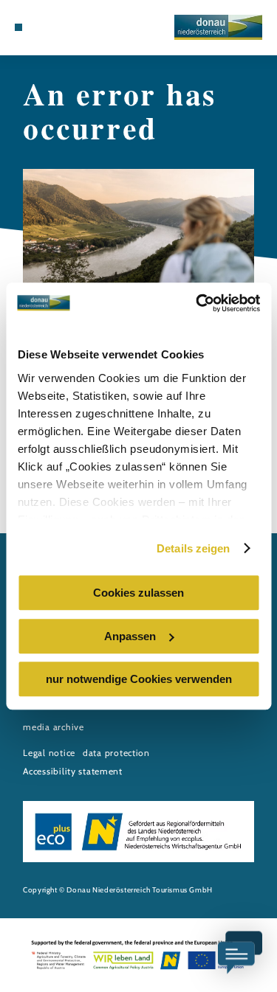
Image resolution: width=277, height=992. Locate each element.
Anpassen (130, 636)
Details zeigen (193, 548)
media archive (53, 726)
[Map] (40, 27)
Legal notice (49, 752)
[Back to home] (218, 27)
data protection (116, 752)
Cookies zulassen (138, 592)
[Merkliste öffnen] (51, 27)
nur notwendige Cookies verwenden (139, 679)
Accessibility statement (73, 771)
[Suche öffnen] (63, 27)
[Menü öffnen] (18, 27)
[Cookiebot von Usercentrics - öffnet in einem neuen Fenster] (197, 303)
